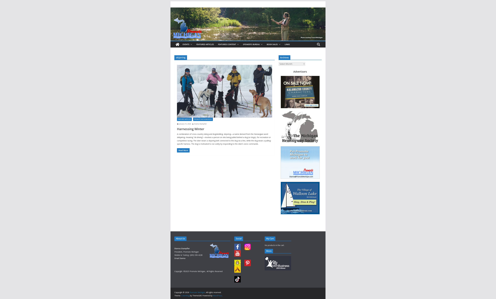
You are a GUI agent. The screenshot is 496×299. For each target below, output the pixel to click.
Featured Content (227, 44)
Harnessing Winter (190, 129)
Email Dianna (179, 258)
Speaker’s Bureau (251, 44)
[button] (190, 44)
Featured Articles (205, 44)
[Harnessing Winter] (224, 91)
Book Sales (272, 44)
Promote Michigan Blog (203, 119)
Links (287, 44)
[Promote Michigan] (248, 9)
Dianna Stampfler (200, 124)
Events (186, 44)
